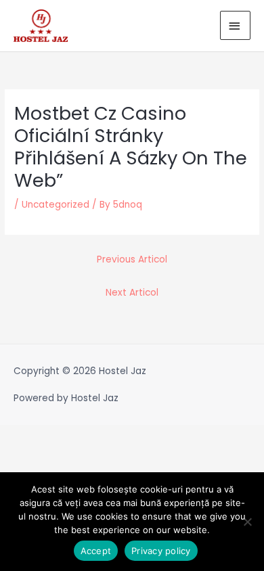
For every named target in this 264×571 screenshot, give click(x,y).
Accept (96, 550)
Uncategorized (55, 204)
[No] (247, 521)
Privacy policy (161, 550)
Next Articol (132, 292)
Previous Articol (132, 259)
